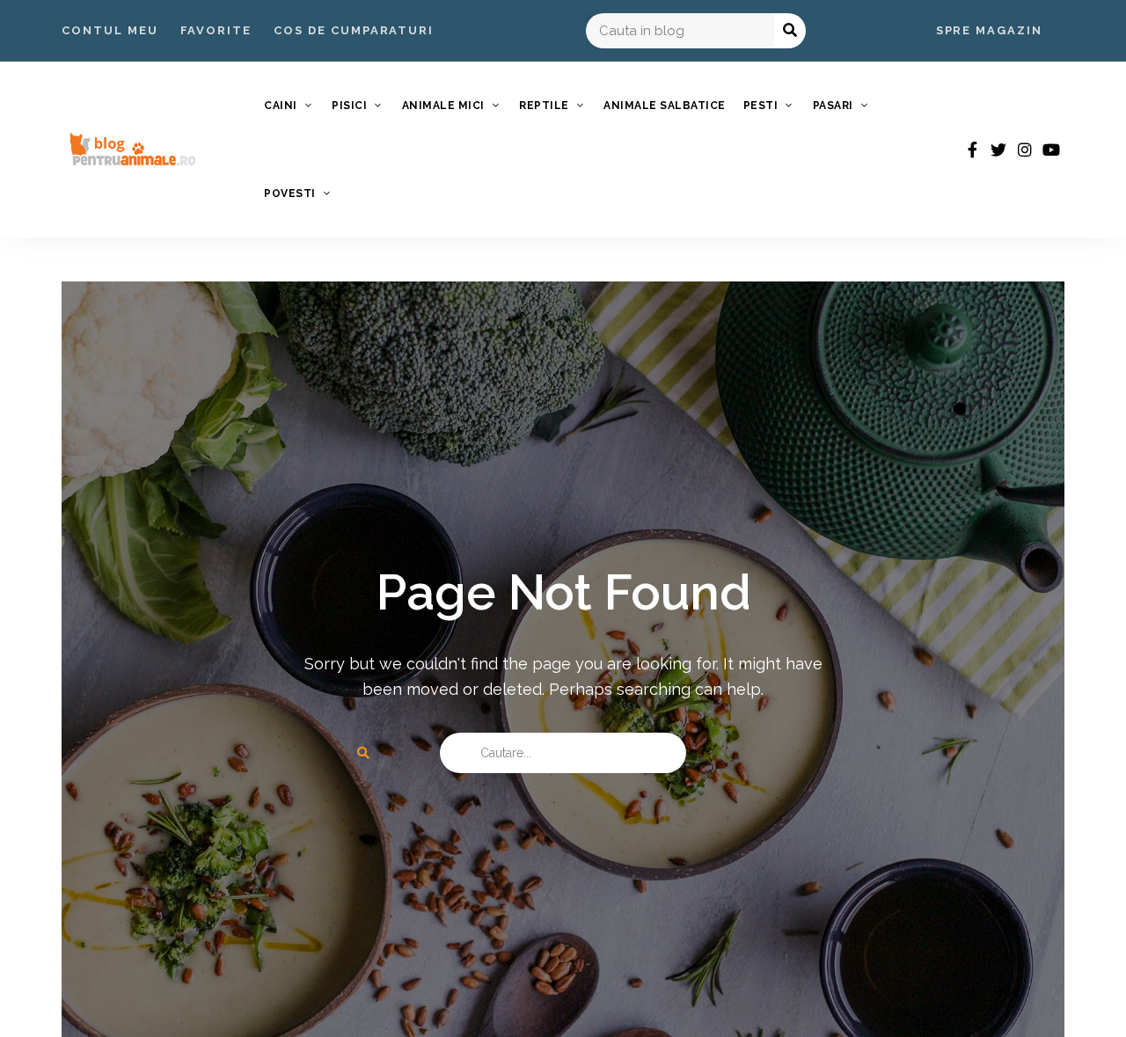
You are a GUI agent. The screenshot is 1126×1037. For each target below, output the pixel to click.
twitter (998, 149)
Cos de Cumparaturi (354, 30)
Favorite (216, 30)
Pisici (349, 105)
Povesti (290, 193)
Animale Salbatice (664, 105)
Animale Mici (443, 105)
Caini (280, 105)
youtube (1051, 149)
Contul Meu (110, 30)
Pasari (833, 105)
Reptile (544, 105)
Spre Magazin (989, 30)
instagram (1025, 149)
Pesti (761, 105)
